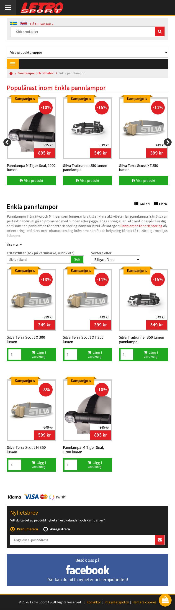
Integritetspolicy (117, 602)
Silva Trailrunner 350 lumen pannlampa (141, 339)
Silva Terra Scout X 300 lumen (26, 339)
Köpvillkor (94, 602)
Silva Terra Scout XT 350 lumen (83, 339)
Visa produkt (33, 180)
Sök (77, 259)
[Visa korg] (165, 600)
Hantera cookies (144, 602)
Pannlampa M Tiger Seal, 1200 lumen (83, 449)
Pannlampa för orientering (141, 226)
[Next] (168, 142)
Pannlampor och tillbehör (36, 73)
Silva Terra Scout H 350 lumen (26, 449)
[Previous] (7, 142)
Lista (163, 204)
